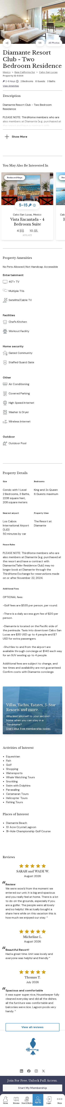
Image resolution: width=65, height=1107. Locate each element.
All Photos (54, 42)
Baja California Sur (25, 72)
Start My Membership (32, 1088)
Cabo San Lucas (48, 72)
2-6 (12, 81)
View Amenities (11, 85)
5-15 (27, 204)
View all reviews (32, 1027)
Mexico (7, 72)
